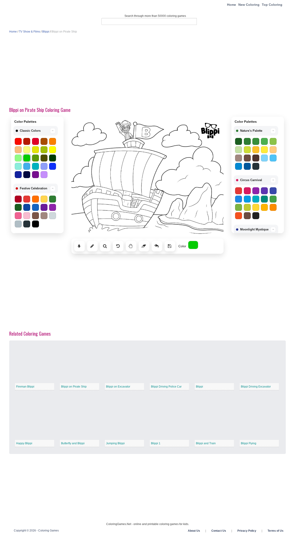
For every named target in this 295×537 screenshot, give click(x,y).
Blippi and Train (206, 443)
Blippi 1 (155, 443)
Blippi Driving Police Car (166, 386)
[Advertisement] (147, 70)
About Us (194, 530)
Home (231, 4)
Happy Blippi (24, 443)
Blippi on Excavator (118, 386)
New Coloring (249, 4)
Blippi (45, 31)
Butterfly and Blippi (73, 443)
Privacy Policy (246, 530)
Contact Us (218, 530)
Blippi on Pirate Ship (74, 386)
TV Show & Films (29, 31)
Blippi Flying (248, 443)
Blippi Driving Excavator (256, 386)
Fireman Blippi (25, 386)
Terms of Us (275, 530)
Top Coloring (272, 4)
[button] (35, 131)
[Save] (170, 246)
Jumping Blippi (115, 443)
